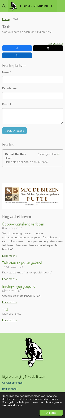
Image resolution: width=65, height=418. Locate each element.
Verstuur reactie (14, 130)
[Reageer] (58, 154)
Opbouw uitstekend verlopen (23, 223)
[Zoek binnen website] (4, 6)
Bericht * (7, 104)
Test (15, 19)
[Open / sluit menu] (61, 6)
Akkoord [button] (51, 412)
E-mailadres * (10, 88)
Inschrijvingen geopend (18, 286)
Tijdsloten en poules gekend (22, 262)
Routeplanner (9, 388)
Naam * (6, 72)
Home (6, 19)
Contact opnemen (12, 382)
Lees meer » (9, 255)
